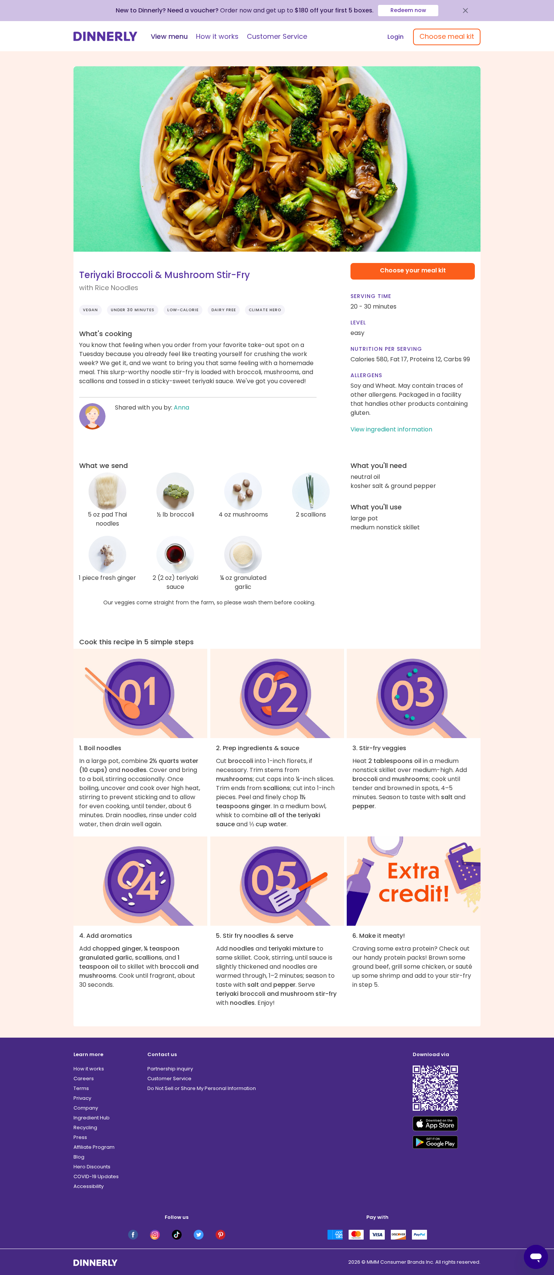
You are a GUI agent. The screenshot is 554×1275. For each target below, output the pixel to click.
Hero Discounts (91, 1166)
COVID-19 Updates (96, 1176)
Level (358, 322)
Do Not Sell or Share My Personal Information (201, 1088)
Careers (83, 1078)
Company (85, 1107)
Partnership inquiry (170, 1068)
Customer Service (277, 36)
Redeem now (408, 10)
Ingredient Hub (91, 1117)
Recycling (85, 1127)
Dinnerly (105, 36)
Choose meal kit (446, 36)
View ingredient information (391, 429)
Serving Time (370, 296)
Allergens (366, 375)
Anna (181, 407)
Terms (81, 1088)
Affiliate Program (94, 1147)
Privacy (82, 1098)
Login (395, 36)
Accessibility (88, 1186)
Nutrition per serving (386, 349)
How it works (217, 36)
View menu (169, 36)
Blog (78, 1156)
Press (80, 1137)
